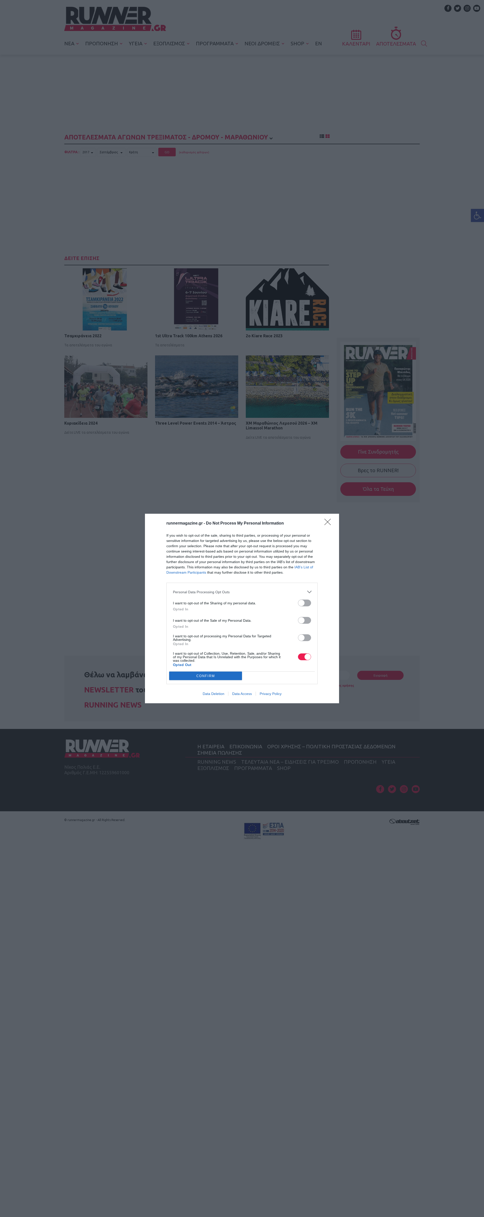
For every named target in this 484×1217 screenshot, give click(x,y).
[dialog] (242, 608)
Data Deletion (213, 694)
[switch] (304, 603)
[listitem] (242, 592)
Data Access (242, 694)
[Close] (329, 523)
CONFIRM (205, 676)
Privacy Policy (271, 694)
